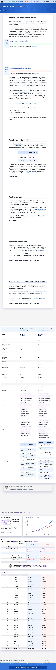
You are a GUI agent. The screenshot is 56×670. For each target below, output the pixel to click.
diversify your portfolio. (21, 148)
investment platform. (23, 92)
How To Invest (2, 4)
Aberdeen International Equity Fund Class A (20, 68)
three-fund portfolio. (31, 171)
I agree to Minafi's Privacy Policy (27, 667)
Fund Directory (8, 4)
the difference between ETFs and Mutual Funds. (24, 103)
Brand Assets (47, 662)
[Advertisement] (28, 57)
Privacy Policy (48, 660)
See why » (35, 46)
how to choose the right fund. (37, 250)
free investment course (40, 209)
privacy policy (30, 665)
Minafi (1, 658)
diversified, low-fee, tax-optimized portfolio (33, 291)
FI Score (11, 29)
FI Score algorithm (18, 144)
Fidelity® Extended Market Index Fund (19, 41)
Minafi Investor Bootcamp (18, 487)
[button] (12, 1)
